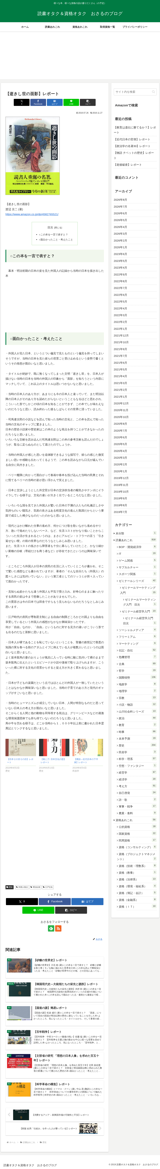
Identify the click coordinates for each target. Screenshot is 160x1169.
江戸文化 (49, 887)
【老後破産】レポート (128, 164)
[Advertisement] (80, 57)
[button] (88, 102)
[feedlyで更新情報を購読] (51, 928)
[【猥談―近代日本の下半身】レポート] (87, 747)
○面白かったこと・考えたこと (56, 239)
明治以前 (36, 887)
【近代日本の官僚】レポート (132, 139)
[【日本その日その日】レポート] (20, 747)
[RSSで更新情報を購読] (58, 928)
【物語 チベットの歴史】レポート (134, 155)
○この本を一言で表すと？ (53, 234)
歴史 (11, 887)
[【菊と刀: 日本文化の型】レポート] (54, 747)
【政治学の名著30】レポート (132, 146)
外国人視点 (23, 887)
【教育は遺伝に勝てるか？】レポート (135, 130)
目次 (50, 227)
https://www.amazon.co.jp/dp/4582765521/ (31, 214)
